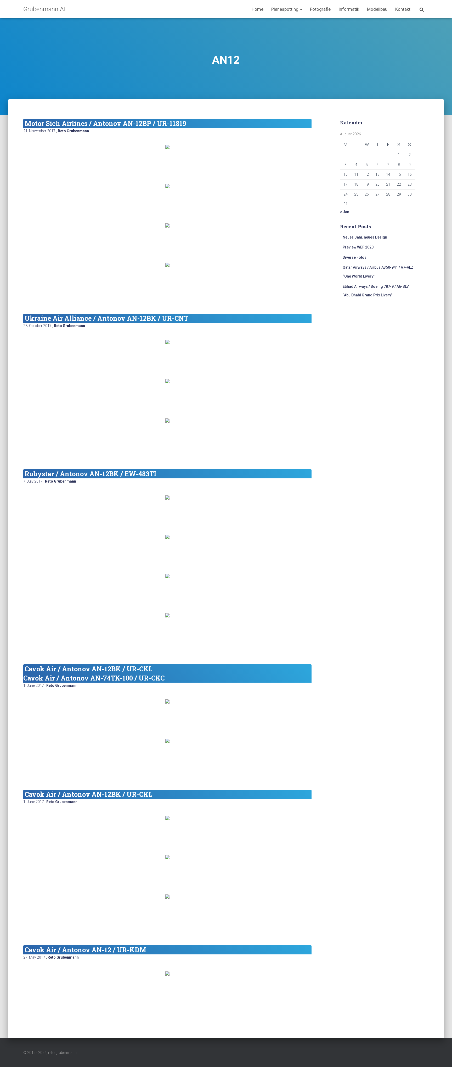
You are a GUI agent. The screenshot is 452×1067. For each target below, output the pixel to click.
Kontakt (402, 9)
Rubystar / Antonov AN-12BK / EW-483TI (90, 473)
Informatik (348, 9)
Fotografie (320, 9)
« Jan (344, 212)
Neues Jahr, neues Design (365, 237)
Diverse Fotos (354, 257)
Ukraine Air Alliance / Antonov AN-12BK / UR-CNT (106, 318)
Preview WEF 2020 (358, 247)
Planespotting (285, 9)
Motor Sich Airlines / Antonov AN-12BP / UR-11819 (105, 123)
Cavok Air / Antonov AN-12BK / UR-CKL (88, 794)
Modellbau (377, 9)
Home (257, 9)
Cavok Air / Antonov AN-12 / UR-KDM (85, 950)
